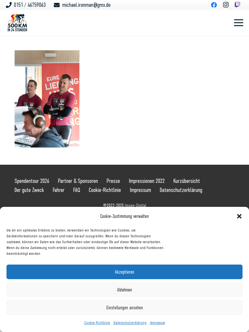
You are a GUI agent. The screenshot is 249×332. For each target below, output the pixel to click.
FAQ (76, 190)
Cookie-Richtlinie (97, 322)
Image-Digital (135, 205)
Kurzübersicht (186, 180)
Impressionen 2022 (147, 180)
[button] (239, 216)
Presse (113, 180)
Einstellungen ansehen (124, 308)
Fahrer (59, 190)
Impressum (157, 322)
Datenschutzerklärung (130, 322)
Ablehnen (124, 290)
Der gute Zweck (29, 190)
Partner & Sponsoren (78, 180)
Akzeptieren (124, 272)
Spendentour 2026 (32, 180)
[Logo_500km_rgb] (17, 22)
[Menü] (239, 23)
